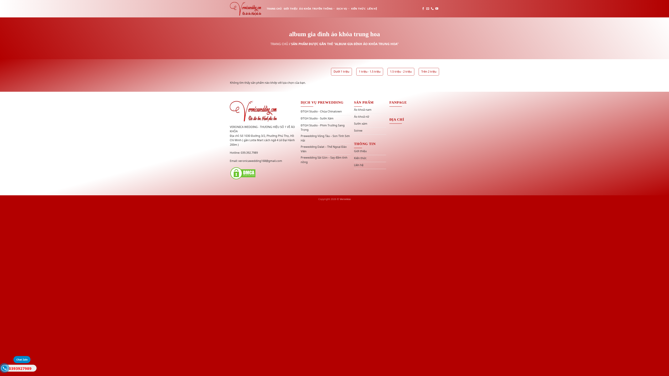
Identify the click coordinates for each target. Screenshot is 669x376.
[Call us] (432, 8)
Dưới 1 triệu (341, 71)
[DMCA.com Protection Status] (243, 173)
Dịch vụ (342, 8)
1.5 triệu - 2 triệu (401, 71)
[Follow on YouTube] (436, 8)
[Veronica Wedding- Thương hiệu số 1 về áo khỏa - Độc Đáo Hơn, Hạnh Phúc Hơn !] (245, 8)
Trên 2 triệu (428, 71)
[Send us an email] (427, 8)
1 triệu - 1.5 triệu (369, 71)
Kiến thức (358, 8)
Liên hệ (372, 8)
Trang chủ (274, 8)
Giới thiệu (291, 8)
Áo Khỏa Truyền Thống (315, 8)
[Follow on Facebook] (423, 8)
